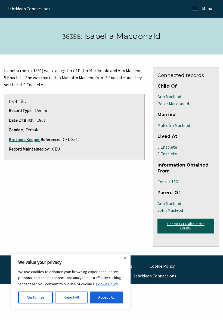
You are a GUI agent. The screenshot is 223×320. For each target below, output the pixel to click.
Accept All (106, 297)
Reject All (71, 297)
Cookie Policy (107, 284)
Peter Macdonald (173, 104)
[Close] (125, 258)
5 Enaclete (167, 147)
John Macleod (170, 210)
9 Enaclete (167, 154)
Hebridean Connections (28, 9)
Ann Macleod (169, 97)
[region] (71, 281)
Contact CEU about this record (186, 226)
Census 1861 (168, 182)
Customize (35, 297)
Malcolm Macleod (173, 126)
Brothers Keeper (24, 140)
